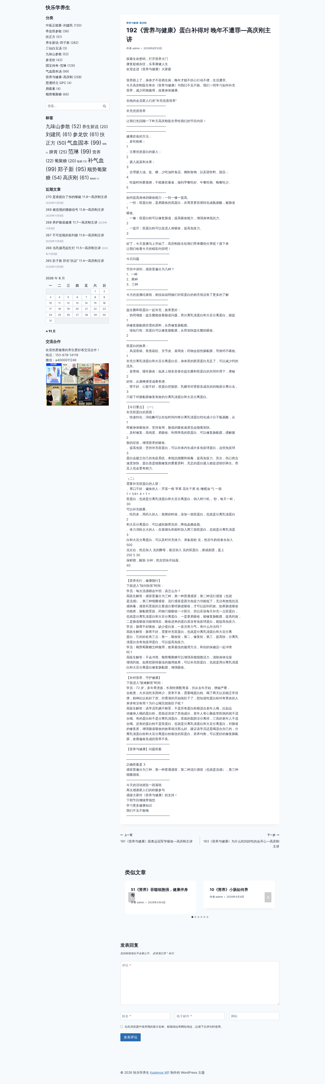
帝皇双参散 (54, 31)
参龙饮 (50, 60)
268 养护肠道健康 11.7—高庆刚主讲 (71, 222)
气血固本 (84, 142)
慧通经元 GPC (56, 83)
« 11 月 (51, 331)
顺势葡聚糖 (54, 94)
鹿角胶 (94, 179)
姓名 (126, 1016)
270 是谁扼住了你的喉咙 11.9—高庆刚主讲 (76, 197)
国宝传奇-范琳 (56, 65)
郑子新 (72, 169)
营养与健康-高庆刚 (136, 22)
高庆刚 (76, 177)
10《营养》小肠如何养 (229, 889)
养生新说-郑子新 (58, 43)
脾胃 (58, 152)
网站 (234, 1016)
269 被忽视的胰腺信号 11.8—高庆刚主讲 (75, 210)
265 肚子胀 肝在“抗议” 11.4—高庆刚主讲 (75, 261)
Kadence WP (159, 1072)
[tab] (192, 917)
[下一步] (268, 897)
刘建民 (59, 134)
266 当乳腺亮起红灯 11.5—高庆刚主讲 (73, 248)
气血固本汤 (54, 71)
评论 (126, 965)
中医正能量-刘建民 (59, 25)
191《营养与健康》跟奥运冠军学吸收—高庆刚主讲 (156, 838)
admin (136, 48)
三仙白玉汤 (54, 48)
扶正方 (50, 37)
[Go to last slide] (131, 897)
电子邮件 (184, 1016)
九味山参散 (54, 54)
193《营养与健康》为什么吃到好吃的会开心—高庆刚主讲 (241, 840)
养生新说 (95, 126)
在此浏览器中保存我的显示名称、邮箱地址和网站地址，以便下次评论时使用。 (174, 1026)
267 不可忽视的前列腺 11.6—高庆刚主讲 (75, 235)
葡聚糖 (65, 160)
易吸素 (50, 89)
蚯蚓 (82, 161)
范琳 (79, 151)
